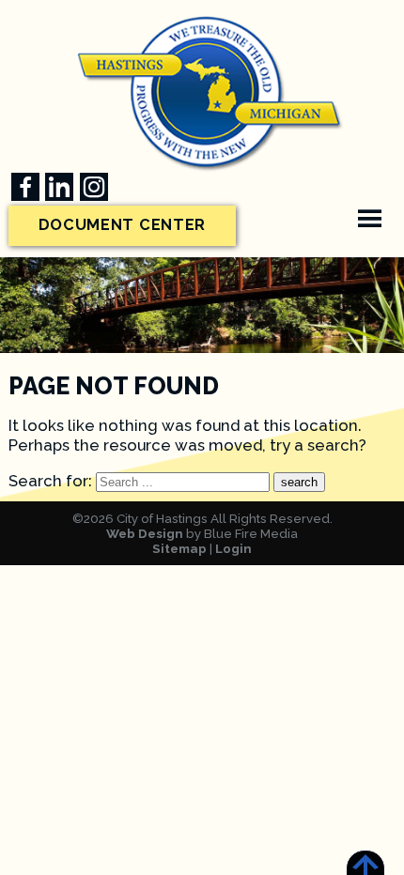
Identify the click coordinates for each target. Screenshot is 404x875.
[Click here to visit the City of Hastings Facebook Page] (25, 187)
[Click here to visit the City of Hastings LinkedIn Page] (59, 187)
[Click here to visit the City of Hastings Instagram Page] (94, 187)
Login (233, 548)
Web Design (144, 533)
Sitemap (179, 548)
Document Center (123, 225)
